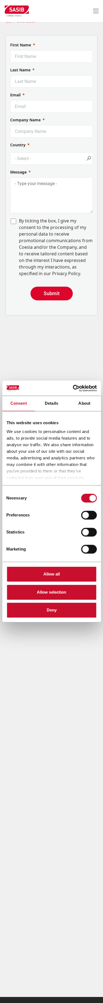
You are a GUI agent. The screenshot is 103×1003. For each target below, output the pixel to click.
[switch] (89, 515)
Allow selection (51, 592)
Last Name (20, 69)
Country (18, 144)
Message (18, 172)
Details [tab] (51, 403)
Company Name (25, 119)
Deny (52, 610)
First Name (20, 45)
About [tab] (84, 403)
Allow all (51, 574)
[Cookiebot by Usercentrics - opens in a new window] (73, 388)
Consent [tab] (18, 403)
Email (15, 94)
